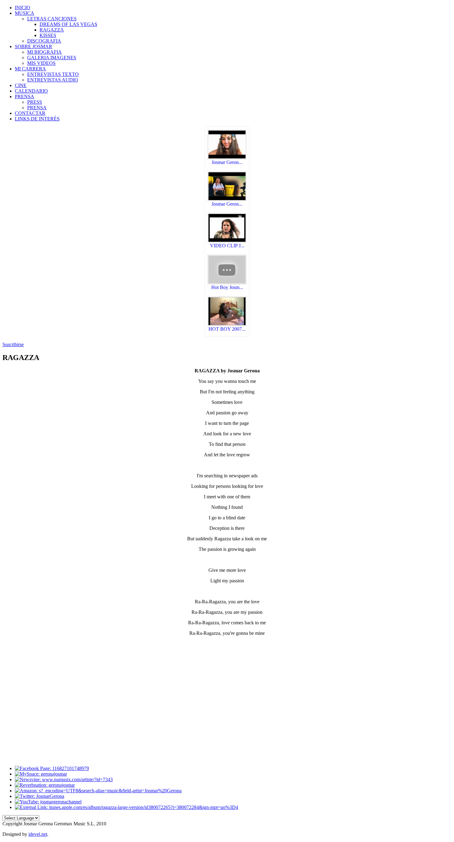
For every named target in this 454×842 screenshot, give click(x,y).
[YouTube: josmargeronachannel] (48, 801)
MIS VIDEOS (41, 63)
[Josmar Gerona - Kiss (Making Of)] (227, 199)
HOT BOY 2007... (227, 329)
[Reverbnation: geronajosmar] (45, 785)
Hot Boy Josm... (227, 287)
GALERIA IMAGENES (51, 57)
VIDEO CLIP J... (227, 245)
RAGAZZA (52, 29)
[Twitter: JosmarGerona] (39, 796)
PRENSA (37, 107)
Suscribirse (13, 344)
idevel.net (37, 834)
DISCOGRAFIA (44, 41)
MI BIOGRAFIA (44, 52)
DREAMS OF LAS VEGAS (68, 24)
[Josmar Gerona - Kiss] (227, 158)
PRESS (34, 102)
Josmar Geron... (227, 162)
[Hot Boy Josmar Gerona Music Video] (227, 283)
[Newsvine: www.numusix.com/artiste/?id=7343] (64, 779)
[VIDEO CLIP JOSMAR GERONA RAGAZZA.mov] (227, 241)
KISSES (48, 35)
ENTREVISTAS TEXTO (53, 74)
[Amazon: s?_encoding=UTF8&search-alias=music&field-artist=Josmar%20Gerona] (98, 790)
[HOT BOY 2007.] (227, 324)
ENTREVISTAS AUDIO (52, 79)
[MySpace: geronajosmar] (41, 774)
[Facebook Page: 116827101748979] (52, 768)
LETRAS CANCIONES (52, 18)
